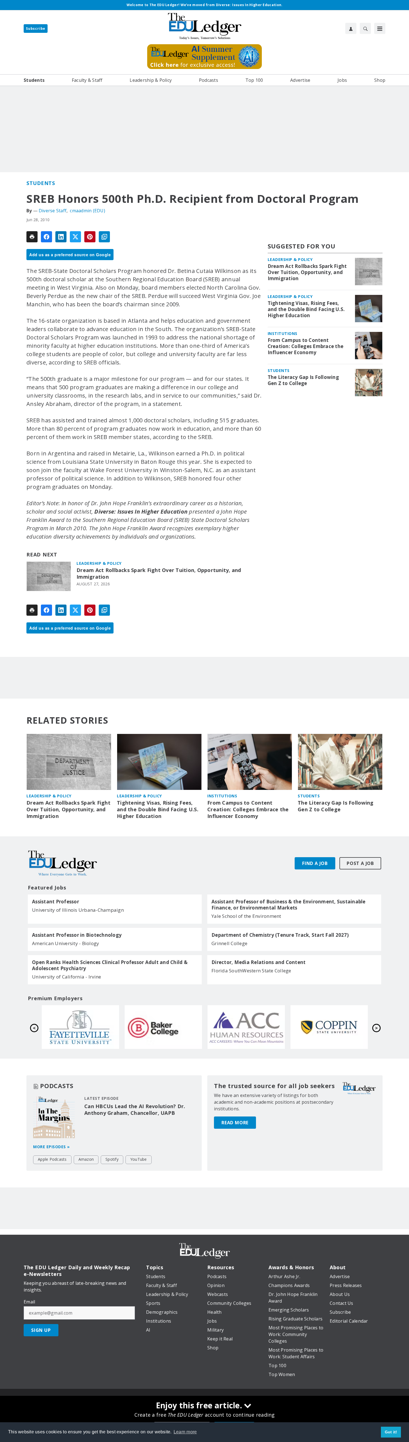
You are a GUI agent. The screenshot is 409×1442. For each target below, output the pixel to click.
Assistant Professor (55, 902)
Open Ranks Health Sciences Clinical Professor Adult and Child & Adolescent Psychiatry (110, 965)
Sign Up (41, 1330)
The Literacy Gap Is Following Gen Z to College (303, 380)
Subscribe (35, 28)
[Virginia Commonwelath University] (163, 1027)
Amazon (86, 1159)
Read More (234, 1123)
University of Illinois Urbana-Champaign (78, 910)
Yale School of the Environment (246, 916)
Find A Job (315, 863)
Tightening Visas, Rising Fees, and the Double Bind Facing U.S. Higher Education (306, 309)
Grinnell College (229, 943)
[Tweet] (75, 236)
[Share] (46, 236)
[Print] (32, 236)
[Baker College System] (329, 1027)
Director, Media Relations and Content (258, 962)
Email (29, 1302)
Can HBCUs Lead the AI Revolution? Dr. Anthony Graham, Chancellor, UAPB (134, 1109)
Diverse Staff (52, 211)
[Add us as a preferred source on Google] (104, 236)
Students (40, 183)
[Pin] (89, 236)
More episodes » (51, 1146)
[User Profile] (350, 28)
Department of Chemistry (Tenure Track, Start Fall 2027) (280, 935)
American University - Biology (65, 943)
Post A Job (360, 863)
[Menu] (379, 28)
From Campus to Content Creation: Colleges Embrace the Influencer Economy (306, 346)
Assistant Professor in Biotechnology (77, 935)
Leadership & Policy (99, 563)
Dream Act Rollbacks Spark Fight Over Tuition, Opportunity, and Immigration (159, 573)
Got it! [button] (391, 1432)
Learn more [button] (185, 1431)
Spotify (112, 1159)
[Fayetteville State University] (246, 1027)
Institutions (282, 333)
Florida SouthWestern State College (251, 970)
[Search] (365, 28)
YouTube (138, 1159)
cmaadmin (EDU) (87, 211)
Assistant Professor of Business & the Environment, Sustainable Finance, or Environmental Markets (288, 905)
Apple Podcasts (52, 1159)
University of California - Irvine (66, 976)
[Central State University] (80, 1027)
